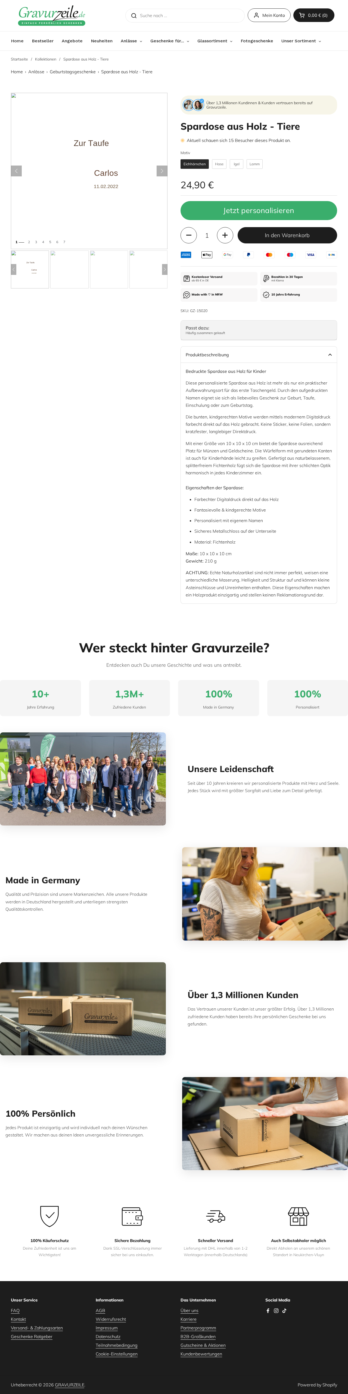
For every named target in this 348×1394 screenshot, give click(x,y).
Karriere (189, 1319)
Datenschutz (108, 1336)
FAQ (15, 1310)
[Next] (164, 269)
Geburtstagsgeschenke (73, 71)
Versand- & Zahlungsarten (37, 1328)
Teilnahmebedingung (117, 1345)
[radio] (195, 164)
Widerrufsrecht (111, 1319)
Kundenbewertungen (201, 1354)
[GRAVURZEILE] (51, 15)
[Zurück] (16, 171)
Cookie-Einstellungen (117, 1354)
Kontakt (18, 1319)
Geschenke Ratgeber (31, 1336)
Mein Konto (273, 15)
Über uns (189, 1310)
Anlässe (36, 71)
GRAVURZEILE (69, 1384)
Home (17, 71)
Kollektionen (45, 59)
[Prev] (13, 269)
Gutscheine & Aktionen (203, 1345)
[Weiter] (162, 171)
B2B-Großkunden (198, 1336)
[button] (313, 15)
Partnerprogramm (198, 1328)
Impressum (107, 1328)
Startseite (19, 59)
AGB (100, 1310)
